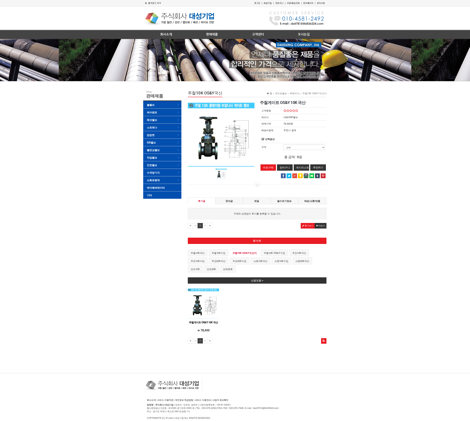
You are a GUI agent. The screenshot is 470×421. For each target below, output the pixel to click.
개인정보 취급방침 (184, 399)
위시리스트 (302, 167)
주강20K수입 (239, 261)
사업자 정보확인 (220, 399)
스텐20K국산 (302, 261)
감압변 (151, 135)
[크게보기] (221, 133)
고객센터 (258, 34)
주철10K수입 (218, 253)
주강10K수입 (198, 261)
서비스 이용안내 (203, 399)
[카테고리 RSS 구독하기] (323, 341)
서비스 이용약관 (165, 399)
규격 (263, 147)
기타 (149, 195)
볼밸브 (151, 105)
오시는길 (304, 34)
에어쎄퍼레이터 (156, 187)
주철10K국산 (198, 253)
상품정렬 (256, 280)
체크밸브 (152, 120)
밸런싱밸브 (153, 150)
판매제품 (212, 34)
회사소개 (166, 34)
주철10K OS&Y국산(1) (245, 253)
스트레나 (152, 127)
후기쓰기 (308, 225)
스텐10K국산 (260, 261)
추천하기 (318, 167)
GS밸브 (151, 142)
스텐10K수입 (281, 261)
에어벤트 (152, 112)
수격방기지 (153, 172)
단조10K (195, 269)
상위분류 (228, 269)
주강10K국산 (299, 253)
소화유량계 (153, 180)
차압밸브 (152, 157)
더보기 (321, 225)
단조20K (211, 269)
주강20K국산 (218, 261)
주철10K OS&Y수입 (274, 253)
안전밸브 (152, 165)
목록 (258, 240)
